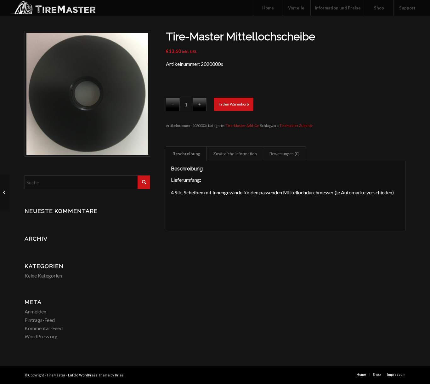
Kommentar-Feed (44, 328)
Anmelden (35, 311)
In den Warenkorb (234, 104)
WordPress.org (41, 336)
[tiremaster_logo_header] (59, 8)
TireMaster (56, 375)
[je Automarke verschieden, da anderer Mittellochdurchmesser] (87, 94)
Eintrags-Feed (40, 320)
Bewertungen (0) (284, 153)
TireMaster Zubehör (296, 125)
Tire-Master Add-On (242, 125)
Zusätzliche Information (235, 153)
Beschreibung (187, 153)
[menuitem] (268, 8)
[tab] (186, 153)
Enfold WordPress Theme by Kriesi (96, 375)
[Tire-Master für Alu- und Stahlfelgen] (5, 192)
